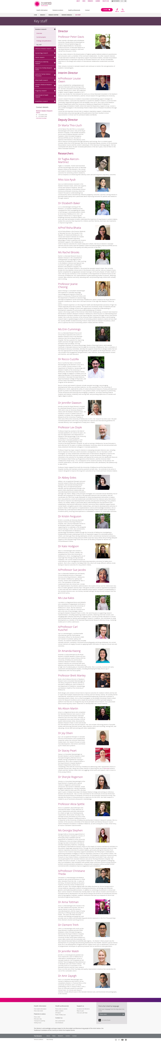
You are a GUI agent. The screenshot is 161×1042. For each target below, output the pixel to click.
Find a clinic (37, 1017)
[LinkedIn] (126, 1040)
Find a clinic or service (61, 1009)
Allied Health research (41, 80)
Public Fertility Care (60, 1014)
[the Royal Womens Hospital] (43, 3)
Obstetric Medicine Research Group (43, 85)
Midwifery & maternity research (41, 62)
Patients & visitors (58, 10)
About (78, 1)
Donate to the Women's (83, 1009)
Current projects (41, 37)
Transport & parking (39, 1020)
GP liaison (58, 1012)
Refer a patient (59, 1011)
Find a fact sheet (38, 1011)
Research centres (53, 15)
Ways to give (80, 1011)
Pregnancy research (41, 91)
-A (121, 1)
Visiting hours (37, 1022)
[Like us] (119, 1040)
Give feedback (59, 1022)
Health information (42, 10)
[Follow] (116, 1040)
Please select (103, 1014)
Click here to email (41, 118)
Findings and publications (43, 41)
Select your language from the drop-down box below (111, 1010)
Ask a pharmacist (60, 1020)
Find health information (40, 1009)
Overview (39, 33)
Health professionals (74, 10)
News (83, 1)
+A (125, 1)
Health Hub (105, 1)
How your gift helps (82, 1012)
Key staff (38, 44)
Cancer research (39, 57)
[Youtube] (122, 1040)
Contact (87, 10)
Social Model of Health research (41, 96)
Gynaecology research (41, 53)
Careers (98, 1)
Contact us (58, 1018)
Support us (80, 1006)
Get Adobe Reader (106, 1020)
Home (35, 15)
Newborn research (67, 15)
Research (90, 1)
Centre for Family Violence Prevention (42, 75)
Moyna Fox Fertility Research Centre (43, 68)
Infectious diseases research (43, 48)
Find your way (38, 1019)
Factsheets (116, 1)
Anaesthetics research (41, 101)
